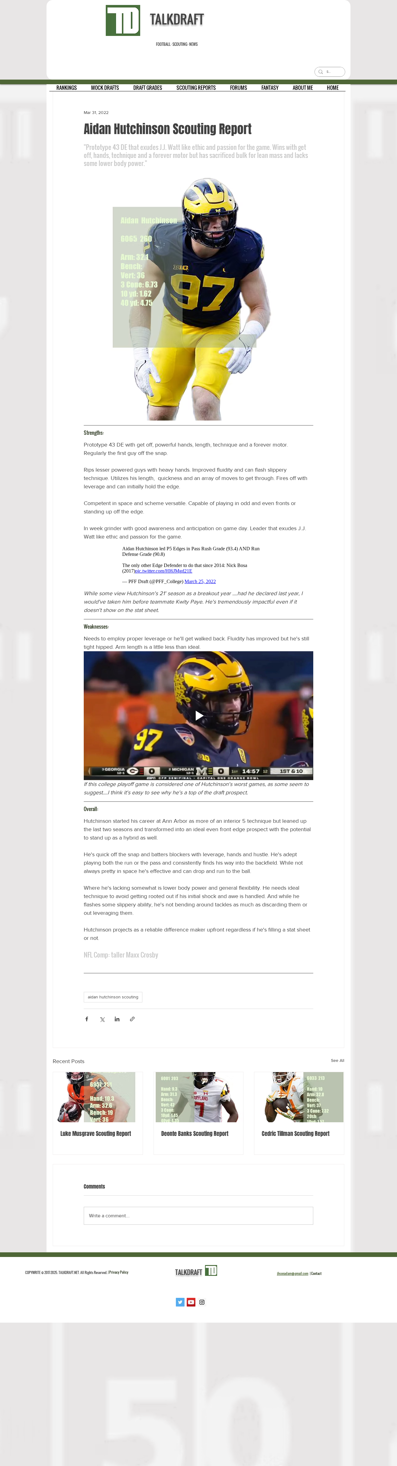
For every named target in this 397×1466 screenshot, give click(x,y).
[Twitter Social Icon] (180, 1305)
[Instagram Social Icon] (202, 1305)
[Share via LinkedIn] (117, 1022)
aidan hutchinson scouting (113, 999)
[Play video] (198, 718)
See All (337, 1063)
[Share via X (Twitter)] (102, 1022)
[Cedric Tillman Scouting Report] (299, 1100)
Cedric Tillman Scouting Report (295, 1137)
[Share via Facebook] (87, 1022)
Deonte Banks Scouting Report (194, 1137)
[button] (66, 89)
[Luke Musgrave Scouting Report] (98, 1100)
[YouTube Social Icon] (191, 1305)
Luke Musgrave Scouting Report (95, 1137)
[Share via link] (132, 1022)
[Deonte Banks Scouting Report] (198, 1100)
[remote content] (198, 566)
